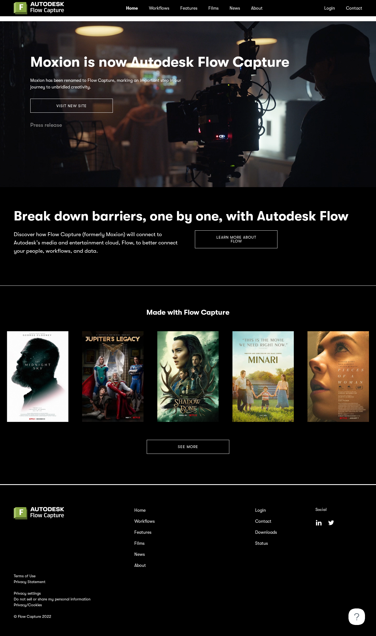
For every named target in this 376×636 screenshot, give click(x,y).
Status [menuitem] (261, 543)
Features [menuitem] (188, 8)
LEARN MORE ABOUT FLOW (236, 239)
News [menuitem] (235, 8)
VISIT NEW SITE (71, 106)
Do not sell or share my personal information (52, 599)
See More (188, 446)
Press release (46, 125)
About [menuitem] (257, 8)
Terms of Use (25, 576)
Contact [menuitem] (354, 8)
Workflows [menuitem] (159, 8)
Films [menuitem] (213, 8)
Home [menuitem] (132, 8)
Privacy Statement (29, 582)
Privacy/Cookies (28, 605)
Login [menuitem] (329, 8)
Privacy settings (27, 593)
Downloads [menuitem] (266, 532)
